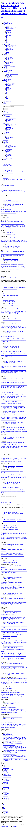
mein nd (5, 103)
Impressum (5, 785)
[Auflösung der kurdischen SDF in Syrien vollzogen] (14, 247)
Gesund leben (9, 62)
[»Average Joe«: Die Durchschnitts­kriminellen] (14, 483)
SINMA (15, 826)
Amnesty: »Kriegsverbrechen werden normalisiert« (12, 442)
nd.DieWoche (9, 75)
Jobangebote (6, 780)
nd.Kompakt (9, 57)
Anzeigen (5, 782)
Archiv (5, 792)
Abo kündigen (6, 766)
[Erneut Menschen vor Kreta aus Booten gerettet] (14, 320)
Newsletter (8, 35)
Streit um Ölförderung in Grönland (8, 707)
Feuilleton (8, 30)
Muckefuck (8, 59)
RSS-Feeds (6, 799)
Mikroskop (8, 48)
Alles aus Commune (11, 66)
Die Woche (8, 32)
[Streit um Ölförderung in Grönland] (14, 703)
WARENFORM (4, 826)
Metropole (8, 50)
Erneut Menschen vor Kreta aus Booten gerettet (11, 323)
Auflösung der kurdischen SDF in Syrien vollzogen (12, 251)
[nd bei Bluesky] (6, 37)
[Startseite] (14, 8)
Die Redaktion (6, 774)
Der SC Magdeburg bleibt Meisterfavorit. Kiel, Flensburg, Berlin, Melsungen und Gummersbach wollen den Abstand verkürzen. (14, 431)
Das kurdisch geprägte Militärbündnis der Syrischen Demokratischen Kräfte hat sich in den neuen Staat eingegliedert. (12, 255)
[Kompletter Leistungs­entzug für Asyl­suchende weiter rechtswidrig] (14, 594)
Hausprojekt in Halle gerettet (7, 336)
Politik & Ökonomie (11, 27)
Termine (5, 67)
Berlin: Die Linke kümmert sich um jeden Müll (11, 351)
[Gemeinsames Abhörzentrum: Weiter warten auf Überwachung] (14, 578)
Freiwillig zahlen (7, 772)
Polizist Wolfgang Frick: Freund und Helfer (10, 692)
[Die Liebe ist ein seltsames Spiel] (14, 718)
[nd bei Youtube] (7, 43)
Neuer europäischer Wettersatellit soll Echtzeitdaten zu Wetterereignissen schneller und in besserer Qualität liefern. (14, 241)
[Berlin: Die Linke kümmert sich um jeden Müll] (14, 347)
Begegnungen (9, 49)
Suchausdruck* (6, 106)
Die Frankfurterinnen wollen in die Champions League (13, 308)
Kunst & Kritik (9, 46)
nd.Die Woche (9, 58)
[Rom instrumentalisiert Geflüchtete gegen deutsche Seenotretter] (14, 546)
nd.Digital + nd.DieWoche (12, 74)
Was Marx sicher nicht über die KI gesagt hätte (11, 277)
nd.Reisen (5, 796)
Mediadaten (6, 783)
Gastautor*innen (7, 775)
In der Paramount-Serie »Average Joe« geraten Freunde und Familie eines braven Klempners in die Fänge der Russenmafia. (13, 491)
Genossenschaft (7, 101)
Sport (7, 31)
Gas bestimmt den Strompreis (7, 185)
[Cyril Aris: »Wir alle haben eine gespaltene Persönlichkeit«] (14, 674)
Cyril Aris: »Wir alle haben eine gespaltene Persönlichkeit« (14, 678)
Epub (7, 768)
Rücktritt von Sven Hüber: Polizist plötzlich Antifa (12, 221)
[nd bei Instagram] (6, 39)
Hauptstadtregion (10, 28)
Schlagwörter (6, 793)
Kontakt (5, 779)
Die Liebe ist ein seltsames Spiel (8, 722)
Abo (2, 17)
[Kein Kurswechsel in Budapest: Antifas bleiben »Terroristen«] (14, 562)
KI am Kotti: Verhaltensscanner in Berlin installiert (12, 663)
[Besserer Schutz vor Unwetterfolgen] (14, 234)
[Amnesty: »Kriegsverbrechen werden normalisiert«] (14, 438)
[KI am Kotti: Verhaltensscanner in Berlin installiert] (14, 659)
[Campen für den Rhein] (14, 205)
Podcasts (8, 33)
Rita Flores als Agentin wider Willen (9, 456)
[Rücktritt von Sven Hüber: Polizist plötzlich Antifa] (6, 217)
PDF (4, 768)
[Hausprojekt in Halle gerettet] (14, 332)
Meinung (8, 26)
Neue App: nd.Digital (8, 769)
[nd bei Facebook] (6, 40)
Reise (7, 53)
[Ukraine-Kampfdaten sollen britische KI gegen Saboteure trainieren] (14, 362)
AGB (4, 789)
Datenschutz (6, 787)
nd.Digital (8, 72)
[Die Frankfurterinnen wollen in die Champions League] (14, 305)
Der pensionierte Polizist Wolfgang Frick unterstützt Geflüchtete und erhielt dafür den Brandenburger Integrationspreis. (12, 696)
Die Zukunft (6, 798)
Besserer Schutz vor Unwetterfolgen (9, 237)
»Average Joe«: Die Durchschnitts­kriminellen (11, 487)
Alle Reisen (9, 70)
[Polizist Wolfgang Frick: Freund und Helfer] (7, 688)
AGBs (7, 78)
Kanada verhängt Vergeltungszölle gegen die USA (12, 264)
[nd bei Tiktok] (6, 41)
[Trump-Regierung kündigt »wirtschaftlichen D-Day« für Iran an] (10, 529)
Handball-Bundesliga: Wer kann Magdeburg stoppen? (13, 427)
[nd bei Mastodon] (6, 36)
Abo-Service (9, 76)
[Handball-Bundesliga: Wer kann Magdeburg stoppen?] (14, 423)
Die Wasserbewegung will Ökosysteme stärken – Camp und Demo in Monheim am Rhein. (13, 212)
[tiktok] (6, 97)
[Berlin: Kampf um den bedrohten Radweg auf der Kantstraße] (14, 467)
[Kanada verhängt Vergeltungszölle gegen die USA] (14, 260)
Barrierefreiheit (6, 788)
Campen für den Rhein (6, 209)
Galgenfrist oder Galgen (6, 502)
